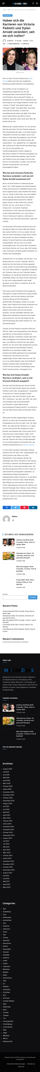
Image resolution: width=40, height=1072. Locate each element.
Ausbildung (7, 912)
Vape (4, 1030)
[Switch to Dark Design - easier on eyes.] (33, 3)
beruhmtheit (8, 15)
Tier (4, 1018)
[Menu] (3, 3)
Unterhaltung (7, 1024)
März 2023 (6, 887)
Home (4, 10)
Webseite (6, 1035)
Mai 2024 (6, 847)
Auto (4, 914)
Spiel (4, 1004)
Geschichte (7, 943)
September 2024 (9, 835)
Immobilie (6, 955)
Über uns (21, 1066)
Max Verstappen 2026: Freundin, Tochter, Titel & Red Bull (26, 568)
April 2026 (6, 780)
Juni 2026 (6, 775)
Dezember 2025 (8, 792)
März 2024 (7, 852)
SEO (4, 995)
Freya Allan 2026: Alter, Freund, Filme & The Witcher (25, 582)
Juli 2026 (6, 772)
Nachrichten (7, 978)
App (4, 909)
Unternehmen (7, 1027)
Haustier (6, 952)
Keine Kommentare (14, 43)
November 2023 (8, 864)
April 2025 (6, 815)
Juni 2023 (6, 878)
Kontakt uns (31, 1064)
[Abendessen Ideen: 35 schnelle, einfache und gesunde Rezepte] (8, 556)
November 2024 (8, 829)
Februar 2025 (7, 821)
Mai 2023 (6, 881)
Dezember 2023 (8, 861)
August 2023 (7, 873)
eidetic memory (28, 445)
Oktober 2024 (8, 832)
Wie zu (5, 1038)
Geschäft (6, 940)
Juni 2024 (6, 844)
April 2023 (6, 884)
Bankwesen (7, 917)
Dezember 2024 (8, 826)
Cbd (4, 923)
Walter (11, 40)
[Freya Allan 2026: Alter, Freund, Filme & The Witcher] (8, 582)
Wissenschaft (8, 1041)
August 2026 (7, 769)
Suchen (5, 594)
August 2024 (7, 838)
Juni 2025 (6, 809)
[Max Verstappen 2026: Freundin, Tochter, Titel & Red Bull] (8, 569)
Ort (4, 984)
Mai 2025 (6, 812)
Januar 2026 (7, 789)
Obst (4, 981)
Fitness (5, 937)
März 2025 (6, 818)
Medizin (5, 972)
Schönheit (6, 992)
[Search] (37, 3)
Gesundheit (7, 949)
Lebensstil (6, 966)
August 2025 (7, 803)
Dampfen (6, 926)
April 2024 (6, 850)
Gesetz (5, 946)
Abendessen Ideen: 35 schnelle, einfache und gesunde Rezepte (25, 555)
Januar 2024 (7, 858)
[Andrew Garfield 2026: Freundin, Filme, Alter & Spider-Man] (8, 543)
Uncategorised (8, 1021)
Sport (5, 1010)
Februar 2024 (7, 855)
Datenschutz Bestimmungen (16, 1064)
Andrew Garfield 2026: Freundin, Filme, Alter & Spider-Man (25, 542)
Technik (6, 1012)
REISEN (6, 986)
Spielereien (7, 1007)
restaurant (6, 989)
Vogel (5, 1033)
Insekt (5, 960)
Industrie (6, 958)
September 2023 (9, 870)
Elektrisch (6, 929)
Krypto (5, 963)
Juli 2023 (6, 876)
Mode (5, 975)
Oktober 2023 (8, 867)
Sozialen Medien (8, 1001)
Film (4, 935)
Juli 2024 (6, 841)
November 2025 (8, 795)
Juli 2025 (6, 806)
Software (6, 998)
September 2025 (9, 801)
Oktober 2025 (8, 798)
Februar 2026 (7, 786)
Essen (5, 932)
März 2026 (6, 783)
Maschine (6, 969)
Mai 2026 (6, 778)
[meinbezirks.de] (20, 3)
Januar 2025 (7, 824)
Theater (6, 1015)
